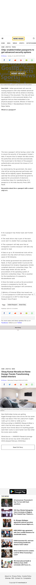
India (8, 43)
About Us (8, 576)
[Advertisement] (18, 18)
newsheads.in (22, 582)
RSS (12, 578)
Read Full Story (18, 447)
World (15, 43)
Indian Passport (12, 304)
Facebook (4, 323)
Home (3, 43)
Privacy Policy (16, 576)
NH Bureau (4, 56)
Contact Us (18, 578)
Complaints (27, 578)
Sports (21, 43)
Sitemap (8, 578)
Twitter (19, 323)
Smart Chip (22, 304)
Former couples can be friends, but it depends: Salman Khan (1, 294)
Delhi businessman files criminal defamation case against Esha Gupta (34, 294)
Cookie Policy (26, 576)
